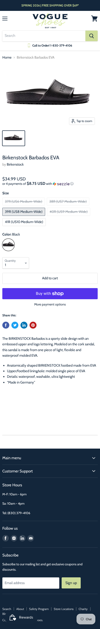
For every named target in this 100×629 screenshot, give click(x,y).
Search (6, 609)
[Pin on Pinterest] (33, 325)
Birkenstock (15, 164)
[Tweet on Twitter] (14, 325)
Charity (83, 609)
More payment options (50, 304)
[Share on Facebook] (5, 325)
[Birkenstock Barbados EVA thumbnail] (14, 138)
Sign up (71, 583)
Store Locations (63, 609)
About (20, 609)
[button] (50, 183)
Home (7, 58)
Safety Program (39, 609)
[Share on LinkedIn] (23, 325)
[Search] (91, 36)
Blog (5, 614)
